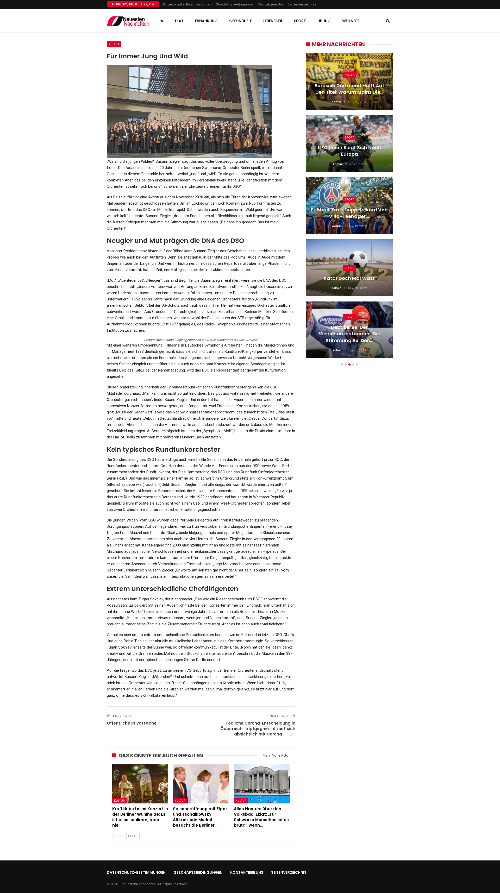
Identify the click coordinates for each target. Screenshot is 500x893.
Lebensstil (273, 20)
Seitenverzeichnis (302, 4)
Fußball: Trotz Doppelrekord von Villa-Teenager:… (349, 212)
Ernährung (206, 20)
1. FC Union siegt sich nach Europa (349, 150)
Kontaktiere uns (271, 4)
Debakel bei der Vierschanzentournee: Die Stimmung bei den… (349, 333)
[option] (349, 208)
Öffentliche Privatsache (132, 723)
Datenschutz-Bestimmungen (187, 4)
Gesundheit (240, 20)
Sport (300, 20)
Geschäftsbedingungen (235, 4)
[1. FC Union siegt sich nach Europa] (349, 143)
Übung (324, 20)
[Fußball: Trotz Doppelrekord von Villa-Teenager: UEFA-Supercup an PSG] (349, 205)
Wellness (350, 20)
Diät (179, 20)
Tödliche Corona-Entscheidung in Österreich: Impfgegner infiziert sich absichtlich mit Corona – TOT (257, 728)
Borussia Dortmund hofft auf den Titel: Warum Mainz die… (349, 88)
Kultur (114, 44)
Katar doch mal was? (349, 278)
